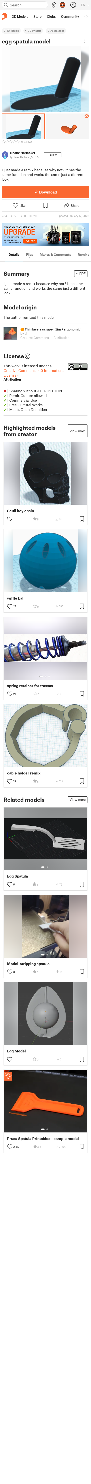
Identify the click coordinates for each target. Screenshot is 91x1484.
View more (78, 431)
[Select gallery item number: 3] (49, 676)
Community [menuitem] (70, 16)
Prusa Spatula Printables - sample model (43, 1138)
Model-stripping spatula (28, 964)
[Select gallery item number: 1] (41, 676)
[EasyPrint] (54, 5)
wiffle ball (16, 598)
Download (48, 192)
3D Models (12, 30)
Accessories (57, 30)
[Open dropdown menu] (84, 40)
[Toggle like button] (9, 519)
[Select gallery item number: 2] (45, 676)
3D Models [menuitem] (20, 16)
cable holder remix (23, 773)
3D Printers (34, 30)
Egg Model (16, 1051)
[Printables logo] (4, 16)
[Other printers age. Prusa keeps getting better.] (45, 234)
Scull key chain (20, 511)
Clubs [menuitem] (51, 16)
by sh (24, 333)
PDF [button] (82, 274)
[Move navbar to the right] (86, 16)
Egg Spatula (17, 876)
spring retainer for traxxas (30, 686)
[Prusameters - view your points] (62, 5)
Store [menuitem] (37, 16)
